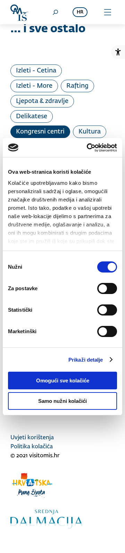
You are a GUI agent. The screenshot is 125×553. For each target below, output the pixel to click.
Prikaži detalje (85, 360)
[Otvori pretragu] (55, 12)
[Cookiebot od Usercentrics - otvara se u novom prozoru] (88, 147)
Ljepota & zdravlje (42, 101)
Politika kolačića (31, 447)
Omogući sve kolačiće (62, 380)
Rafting (77, 86)
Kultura (89, 132)
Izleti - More (34, 86)
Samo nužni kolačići (62, 401)
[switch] (107, 288)
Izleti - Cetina (36, 71)
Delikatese (31, 116)
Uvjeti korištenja (32, 438)
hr (80, 12)
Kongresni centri (40, 132)
